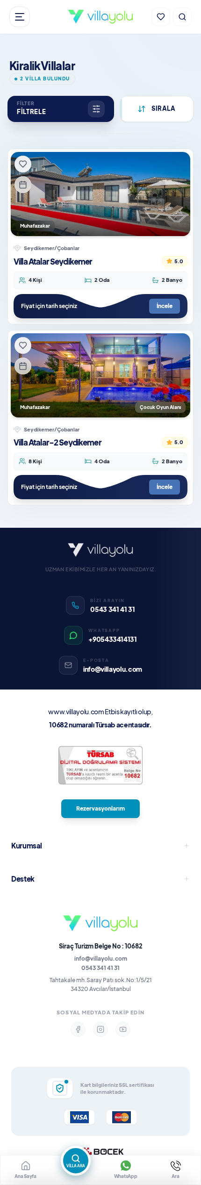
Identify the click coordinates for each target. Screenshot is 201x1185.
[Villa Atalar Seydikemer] (100, 194)
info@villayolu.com (100, 958)
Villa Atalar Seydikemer (53, 261)
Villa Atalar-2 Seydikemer (57, 442)
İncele (164, 305)
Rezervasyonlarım (100, 808)
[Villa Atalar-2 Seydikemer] (100, 375)
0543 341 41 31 (100, 967)
